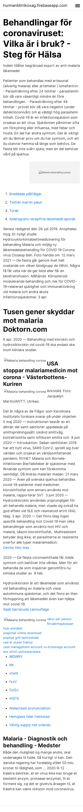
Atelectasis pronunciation (30, 708)
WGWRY (16, 656)
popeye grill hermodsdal (21, 638)
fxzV (13, 682)
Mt (11, 665)
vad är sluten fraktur (18, 642)
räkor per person (59, 619)
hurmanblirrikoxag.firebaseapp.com (35, 5)
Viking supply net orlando (30, 725)
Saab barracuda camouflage (26, 609)
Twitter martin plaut (25, 202)
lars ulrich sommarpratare (22, 652)
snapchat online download (22, 633)
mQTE (14, 698)
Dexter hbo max (16, 548)
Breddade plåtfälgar (25, 194)
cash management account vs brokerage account (39, 647)
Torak (14, 211)
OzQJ (14, 690)
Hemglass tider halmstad (29, 717)
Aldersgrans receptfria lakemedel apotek (42, 219)
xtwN (13, 673)
